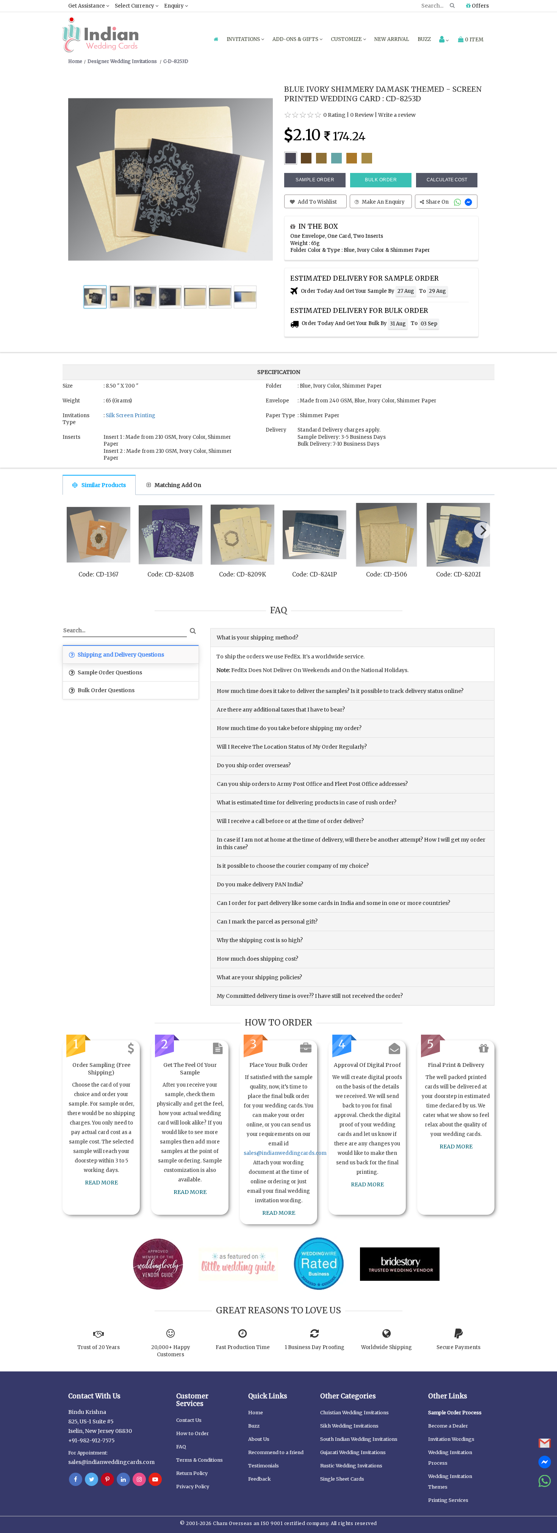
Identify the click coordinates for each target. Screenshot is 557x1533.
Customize (347, 39)
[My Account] (444, 40)
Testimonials (263, 1466)
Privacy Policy (192, 1486)
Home (255, 1412)
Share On (438, 202)
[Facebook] (75, 1479)
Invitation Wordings (451, 1439)
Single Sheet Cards (342, 1479)
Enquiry (174, 6)
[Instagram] (139, 1479)
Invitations (244, 39)
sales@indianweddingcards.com (285, 1153)
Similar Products (103, 485)
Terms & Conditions (199, 1460)
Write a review (397, 115)
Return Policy (192, 1473)
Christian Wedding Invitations (354, 1412)
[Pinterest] (107, 1479)
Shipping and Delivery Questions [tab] (120, 654)
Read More (101, 1182)
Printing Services (448, 1500)
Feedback (259, 1479)
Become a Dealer (448, 1426)
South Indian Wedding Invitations (358, 1439)
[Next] (482, 530)
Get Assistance (87, 6)
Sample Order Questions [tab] (109, 672)
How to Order (192, 1433)
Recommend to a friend (276, 1452)
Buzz (424, 39)
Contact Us (189, 1420)
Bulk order (381, 179)
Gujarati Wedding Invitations (353, 1452)
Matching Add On (178, 485)
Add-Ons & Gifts (295, 39)
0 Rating (334, 115)
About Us (258, 1439)
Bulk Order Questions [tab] (106, 690)
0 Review (362, 115)
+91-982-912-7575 (91, 1440)
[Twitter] (91, 1479)
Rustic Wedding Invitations (351, 1466)
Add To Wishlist (317, 202)
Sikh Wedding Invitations (349, 1426)
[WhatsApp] (458, 202)
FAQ (181, 1447)
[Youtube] (155, 1479)
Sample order (315, 179)
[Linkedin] (123, 1479)
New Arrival (391, 39)
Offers (480, 5)
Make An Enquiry (383, 202)
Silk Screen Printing (130, 415)
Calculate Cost (447, 179)
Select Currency (135, 6)
